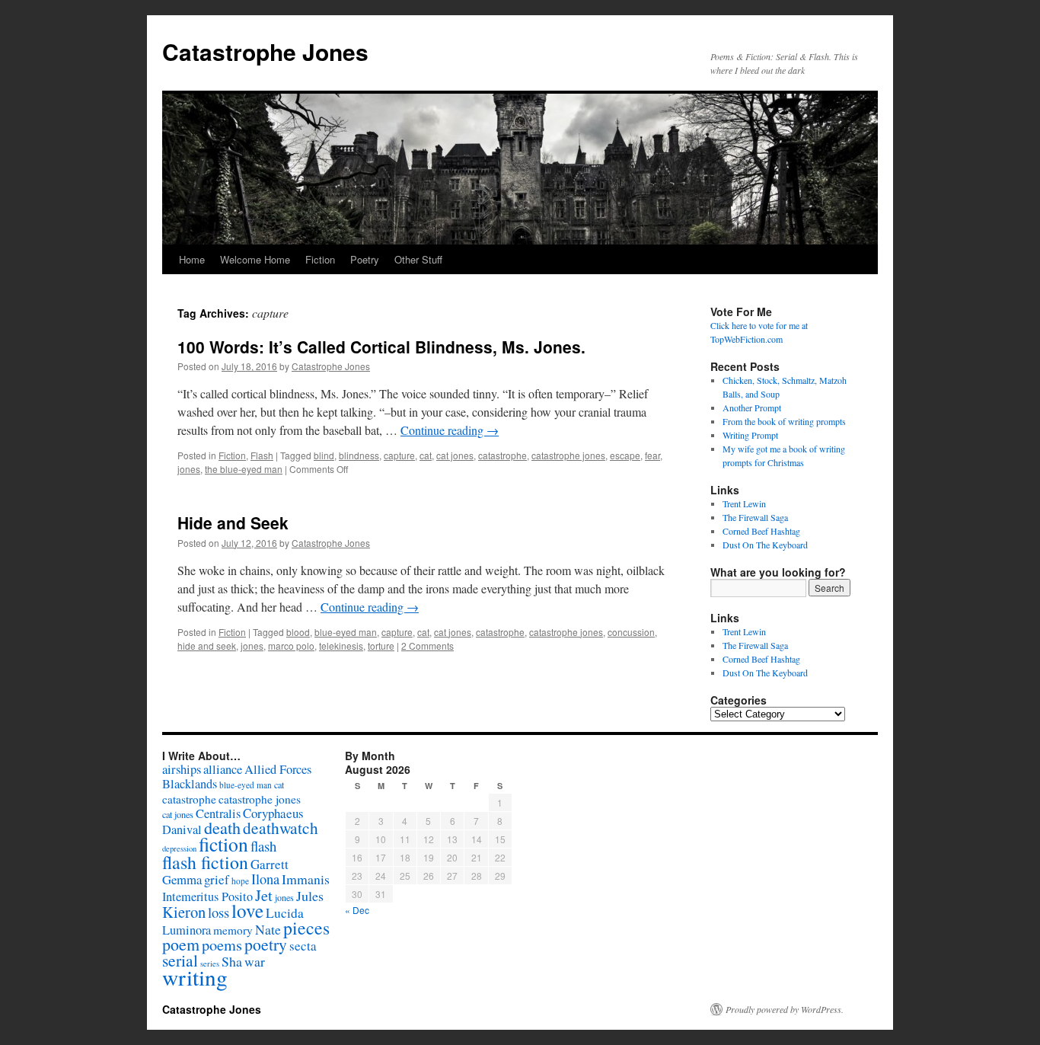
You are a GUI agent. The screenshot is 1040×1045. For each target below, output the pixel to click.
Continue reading (449, 430)
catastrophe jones (568, 455)
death (222, 828)
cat (426, 455)
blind (324, 455)
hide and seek (206, 645)
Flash (261, 455)
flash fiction (205, 862)
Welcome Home (255, 259)
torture (381, 645)
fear (652, 455)
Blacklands (189, 783)
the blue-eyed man (243, 468)
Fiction (320, 259)
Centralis (218, 813)
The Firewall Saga (755, 517)
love (247, 910)
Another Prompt (752, 407)
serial (180, 960)
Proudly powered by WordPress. (785, 1009)
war (254, 961)
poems (222, 944)
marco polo (291, 645)
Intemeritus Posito (207, 896)
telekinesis (341, 645)
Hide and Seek (233, 522)
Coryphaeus (273, 813)
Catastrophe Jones (265, 51)
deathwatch (280, 828)
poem (180, 944)
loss (218, 912)
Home (192, 259)
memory (233, 930)
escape (625, 455)
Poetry (364, 259)
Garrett (269, 864)
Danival (182, 829)
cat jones (455, 455)
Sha (232, 961)
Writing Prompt (750, 435)
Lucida (285, 913)
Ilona (265, 879)
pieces (306, 928)
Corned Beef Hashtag (761, 531)
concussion (631, 631)
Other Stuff (418, 259)
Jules (310, 896)
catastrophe (502, 455)
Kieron (184, 911)
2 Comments (427, 645)
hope (240, 881)
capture (399, 455)
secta (303, 945)
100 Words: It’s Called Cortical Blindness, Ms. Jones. (381, 346)
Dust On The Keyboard (765, 544)
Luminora (186, 930)
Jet (264, 895)
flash (263, 845)
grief (216, 879)
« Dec (357, 909)
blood (298, 631)
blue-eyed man (345, 631)
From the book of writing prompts (784, 421)
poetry (265, 944)
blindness (359, 455)
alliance (222, 769)
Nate (268, 929)
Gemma (182, 879)
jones (188, 468)
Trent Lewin (744, 503)
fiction (223, 844)
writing (195, 977)
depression (179, 848)
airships (181, 769)
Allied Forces (277, 769)
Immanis (306, 879)
